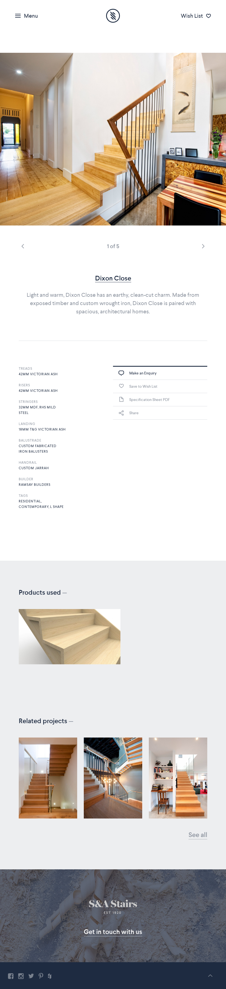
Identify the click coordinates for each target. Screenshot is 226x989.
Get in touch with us (113, 931)
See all (198, 834)
